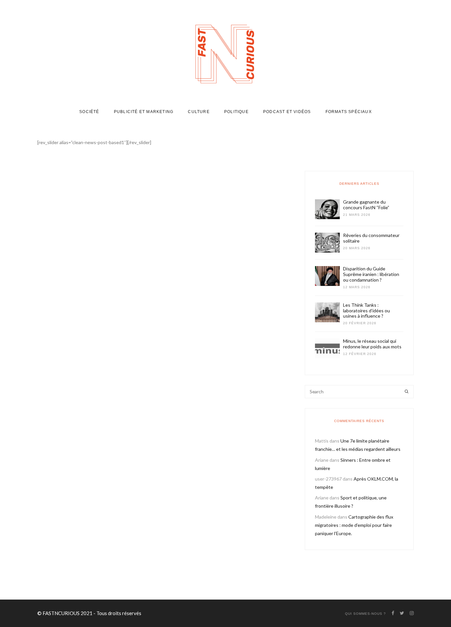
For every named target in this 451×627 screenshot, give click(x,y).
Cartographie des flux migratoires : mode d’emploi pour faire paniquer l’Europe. (354, 525)
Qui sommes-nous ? (365, 613)
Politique (236, 111)
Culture (198, 111)
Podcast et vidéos (287, 111)
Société (89, 111)
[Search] (406, 391)
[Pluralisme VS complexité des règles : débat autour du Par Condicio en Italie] (96, 255)
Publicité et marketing (143, 111)
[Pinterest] (154, 509)
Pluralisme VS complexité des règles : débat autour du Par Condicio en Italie (97, 340)
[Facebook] (129, 509)
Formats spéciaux (349, 111)
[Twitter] (137, 509)
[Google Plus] (145, 509)
